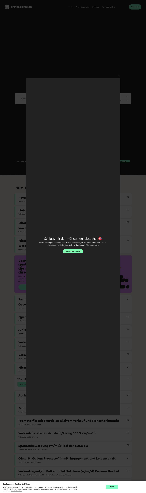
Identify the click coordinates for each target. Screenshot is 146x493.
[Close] (119, 76)
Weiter (112, 486)
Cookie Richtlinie (16, 491)
